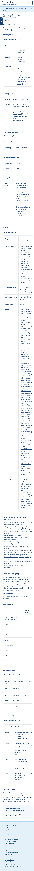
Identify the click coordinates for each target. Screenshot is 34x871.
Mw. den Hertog (26, 318)
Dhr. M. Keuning (26, 397)
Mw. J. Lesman (25, 278)
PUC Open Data (9, 855)
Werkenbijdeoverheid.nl (12, 866)
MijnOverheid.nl (9, 860)
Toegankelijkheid (10, 843)
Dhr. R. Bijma (25, 246)
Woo (16, 773)
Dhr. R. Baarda (25, 378)
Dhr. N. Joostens (26, 484)
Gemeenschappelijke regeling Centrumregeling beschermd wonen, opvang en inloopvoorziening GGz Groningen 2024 (18, 525)
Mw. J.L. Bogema (25, 288)
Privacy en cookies (10, 841)
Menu (29, 3)
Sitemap (7, 845)
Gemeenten (27, 8)
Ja (6, 815)
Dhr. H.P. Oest (25, 417)
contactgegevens (8, 801)
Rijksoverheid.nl (9, 862)
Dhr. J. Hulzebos (26, 391)
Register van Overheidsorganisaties (14, 8)
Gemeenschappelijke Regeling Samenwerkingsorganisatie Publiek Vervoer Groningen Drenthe (17, 538)
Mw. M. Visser (25, 429)
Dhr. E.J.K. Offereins (27, 505)
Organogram (8, 136)
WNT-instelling (19, 759)
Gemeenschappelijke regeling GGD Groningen (17, 529)
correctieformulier (19, 797)
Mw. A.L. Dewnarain (27, 440)
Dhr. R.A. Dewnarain (27, 274)
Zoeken (7, 834)
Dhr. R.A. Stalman (26, 365)
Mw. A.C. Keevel (26, 359)
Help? (11, 30)
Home (2, 8)
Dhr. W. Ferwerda (26, 248)
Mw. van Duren (25, 444)
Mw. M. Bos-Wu (26, 480)
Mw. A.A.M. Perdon (26, 449)
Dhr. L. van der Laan (27, 335)
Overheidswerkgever (21, 744)
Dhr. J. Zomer (25, 311)
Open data (8, 850)
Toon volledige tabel (10, 39)
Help (6, 832)
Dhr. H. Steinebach (26, 322)
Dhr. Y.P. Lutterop (26, 488)
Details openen (1, 21)
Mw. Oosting (23, 304)
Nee (16, 815)
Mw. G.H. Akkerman (27, 371)
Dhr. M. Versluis (25, 468)
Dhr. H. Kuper (25, 404)
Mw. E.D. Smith (25, 257)
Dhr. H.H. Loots (25, 410)
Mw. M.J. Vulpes (26, 280)
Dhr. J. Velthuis (25, 267)
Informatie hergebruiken (12, 839)
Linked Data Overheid (11, 853)
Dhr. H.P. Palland (26, 464)
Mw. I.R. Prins (25, 252)
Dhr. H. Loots (25, 499)
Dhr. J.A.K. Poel (25, 453)
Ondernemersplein (10, 864)
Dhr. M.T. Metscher (26, 326)
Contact (7, 828)
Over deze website (10, 825)
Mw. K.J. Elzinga (26, 384)
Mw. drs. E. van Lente (26, 239)
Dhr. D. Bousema (26, 261)
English (7, 830)
